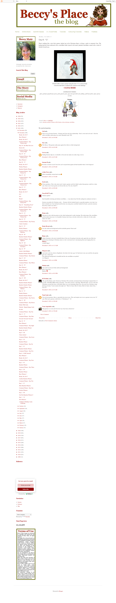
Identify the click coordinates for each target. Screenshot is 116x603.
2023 (19, 123)
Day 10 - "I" (22, 321)
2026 (19, 116)
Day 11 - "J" (22, 314)
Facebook (20, 104)
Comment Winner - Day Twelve (27, 298)
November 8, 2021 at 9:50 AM (49, 221)
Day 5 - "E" (22, 362)
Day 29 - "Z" (22, 154)
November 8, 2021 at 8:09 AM (49, 188)
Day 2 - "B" (22, 392)
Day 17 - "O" (22, 258)
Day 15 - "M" (22, 278)
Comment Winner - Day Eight (26, 325)
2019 (19, 433)
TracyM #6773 (46, 193)
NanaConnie (45, 295)
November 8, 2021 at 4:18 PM (49, 260)
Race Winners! (22, 137)
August (21, 411)
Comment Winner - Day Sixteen (27, 256)
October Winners (23, 390)
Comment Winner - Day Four (26, 360)
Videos (86, 32)
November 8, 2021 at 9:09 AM (49, 208)
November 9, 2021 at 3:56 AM (49, 311)
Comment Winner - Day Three (26, 367)
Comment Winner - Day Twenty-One (25, 216)
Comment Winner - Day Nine (26, 316)
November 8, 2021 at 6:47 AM (49, 157)
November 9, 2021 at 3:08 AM (49, 301)
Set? (20, 196)
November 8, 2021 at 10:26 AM (50, 230)
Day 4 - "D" (22, 369)
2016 (19, 440)
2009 (19, 457)
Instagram (20, 106)
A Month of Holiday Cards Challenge (25, 402)
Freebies (94, 32)
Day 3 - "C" (22, 383)
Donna (44, 213)
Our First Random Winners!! (26, 395)
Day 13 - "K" (22, 300)
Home (17, 32)
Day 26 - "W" (22, 181)
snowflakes (72, 122)
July (20, 413)
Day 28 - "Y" (22, 162)
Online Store (26, 32)
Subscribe (26, 489)
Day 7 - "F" (22, 346)
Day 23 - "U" (22, 213)
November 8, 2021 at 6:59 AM (49, 167)
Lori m (44, 152)
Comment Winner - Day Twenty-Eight (25, 150)
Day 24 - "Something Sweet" (26, 205)
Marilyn (44, 265)
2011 (19, 452)
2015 (19, 442)
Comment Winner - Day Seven (26, 337)
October (21, 406)
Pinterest (20, 108)
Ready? (21, 199)
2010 (19, 454)
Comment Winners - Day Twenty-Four (25, 184)
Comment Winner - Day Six (26, 344)
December (22, 130)
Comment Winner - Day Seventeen (25, 245)
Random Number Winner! (25, 237)
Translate (27, 516)
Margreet (44, 251)
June (20, 415)
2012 (19, 449)
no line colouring (65, 122)
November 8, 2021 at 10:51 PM (50, 273)
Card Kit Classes (38, 32)
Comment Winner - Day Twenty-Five (25, 178)
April (20, 420)
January (21, 427)
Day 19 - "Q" (22, 243)
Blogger (61, 591)
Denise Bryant (46, 226)
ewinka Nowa (45, 172)
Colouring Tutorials (75, 32)
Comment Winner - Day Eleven (27, 302)
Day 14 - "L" (22, 291)
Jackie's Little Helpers (24, 251)
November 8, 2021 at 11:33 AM (50, 245)
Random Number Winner (25, 169)
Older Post (98, 318)
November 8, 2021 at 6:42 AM (49, 147)
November (22, 132)
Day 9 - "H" (22, 332)
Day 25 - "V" (22, 187)
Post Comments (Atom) (51, 320)
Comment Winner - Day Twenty (27, 221)
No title (21, 309)
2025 (19, 118)
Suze (43, 143)
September (22, 408)
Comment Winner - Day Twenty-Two (25, 201)
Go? (20, 194)
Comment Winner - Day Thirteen (25, 287)
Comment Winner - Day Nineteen (25, 231)
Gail (43, 131)
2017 (19, 438)
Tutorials (63, 32)
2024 (19, 121)
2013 (19, 447)
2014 (19, 445)
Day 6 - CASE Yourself (25, 353)
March (21, 423)
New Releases (22, 399)
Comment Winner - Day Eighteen (25, 239)
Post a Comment (45, 314)
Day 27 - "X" (22, 175)
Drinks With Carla (23, 305)
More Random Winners (25, 385)
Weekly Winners (23, 167)
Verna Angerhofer (47, 306)
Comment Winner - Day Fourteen (25, 274)
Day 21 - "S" (22, 226)
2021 (19, 128)
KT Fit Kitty (45, 278)
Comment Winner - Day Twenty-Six (25, 172)
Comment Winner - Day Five (26, 351)
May (20, 418)
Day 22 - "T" (22, 219)
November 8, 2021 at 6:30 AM (49, 137)
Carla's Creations (23, 224)
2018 (19, 435)
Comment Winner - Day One (26, 388)
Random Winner (23, 260)
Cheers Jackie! (22, 335)
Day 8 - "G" (22, 339)
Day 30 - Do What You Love (26, 145)
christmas (45, 122)
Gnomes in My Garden (56, 122)
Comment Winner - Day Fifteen (27, 262)
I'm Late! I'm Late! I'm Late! (26, 318)
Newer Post (42, 318)
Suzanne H (45, 162)
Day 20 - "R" (22, 234)
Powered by (22, 494)
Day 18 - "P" (22, 249)
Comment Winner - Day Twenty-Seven (25, 156)
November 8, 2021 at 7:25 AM (49, 176)
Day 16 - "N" (22, 265)
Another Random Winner (25, 378)
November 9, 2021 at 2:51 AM (49, 289)
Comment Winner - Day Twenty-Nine (25, 142)
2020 (19, 430)
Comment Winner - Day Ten (26, 312)
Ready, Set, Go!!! (23, 135)
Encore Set (21, 148)
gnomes (49, 122)
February (21, 425)
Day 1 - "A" (22, 397)
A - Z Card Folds (52, 32)
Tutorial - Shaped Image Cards (26, 307)
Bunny (44, 236)
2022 (19, 126)
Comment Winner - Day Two (26, 381)
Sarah (43, 182)
